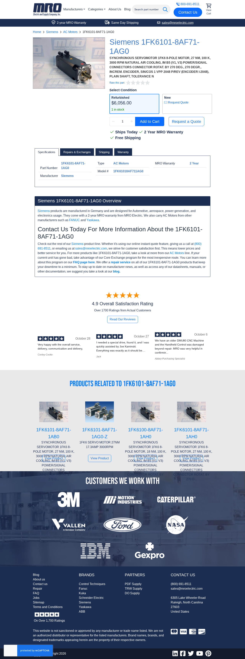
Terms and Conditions (48, 607)
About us (39, 579)
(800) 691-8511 (181, 584)
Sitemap (38, 602)
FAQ (36, 593)
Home (37, 32)
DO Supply (132, 593)
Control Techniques (92, 584)
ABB (82, 611)
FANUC (74, 220)
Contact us (40, 584)
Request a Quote (186, 121)
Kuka (82, 593)
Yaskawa (93, 220)
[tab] (47, 152)
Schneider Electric (91, 597)
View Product (54, 458)
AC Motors (70, 32)
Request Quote (178, 102)
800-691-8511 (189, 4)
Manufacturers (73, 9)
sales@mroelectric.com (91, 248)
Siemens (52, 32)
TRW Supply (133, 588)
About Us (115, 9)
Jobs (36, 597)
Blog (127, 9)
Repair (37, 588)
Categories (95, 9)
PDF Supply (133, 584)
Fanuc (83, 588)
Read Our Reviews (123, 319)
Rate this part (116, 82)
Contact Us (187, 12)
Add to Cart (149, 121)
